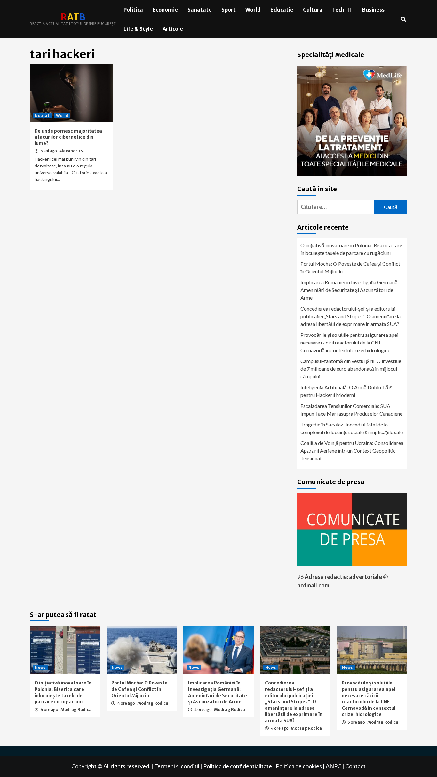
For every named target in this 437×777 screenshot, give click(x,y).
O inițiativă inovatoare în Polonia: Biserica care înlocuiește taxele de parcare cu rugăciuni (351, 249)
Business (373, 9)
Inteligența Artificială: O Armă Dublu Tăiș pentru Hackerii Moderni (346, 391)
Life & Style (138, 29)
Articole (173, 29)
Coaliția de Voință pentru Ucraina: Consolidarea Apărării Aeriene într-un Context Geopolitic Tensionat (351, 450)
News (40, 667)
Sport (228, 9)
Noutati (43, 115)
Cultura (312, 9)
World (253, 9)
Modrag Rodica (75, 709)
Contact (355, 766)
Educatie (281, 9)
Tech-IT (342, 9)
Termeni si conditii (176, 766)
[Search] (403, 19)
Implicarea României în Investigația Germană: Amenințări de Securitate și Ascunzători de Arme (349, 290)
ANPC (333, 766)
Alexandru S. (71, 151)
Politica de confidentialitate (237, 766)
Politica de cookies (299, 766)
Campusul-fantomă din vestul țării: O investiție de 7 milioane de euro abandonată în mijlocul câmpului (350, 368)
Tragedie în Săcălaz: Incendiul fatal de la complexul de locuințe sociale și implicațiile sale (351, 428)
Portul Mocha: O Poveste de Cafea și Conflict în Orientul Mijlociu (350, 267)
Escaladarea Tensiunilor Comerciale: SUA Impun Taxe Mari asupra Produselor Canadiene (351, 410)
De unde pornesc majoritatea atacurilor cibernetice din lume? (68, 137)
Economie (165, 9)
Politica (133, 9)
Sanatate (199, 9)
